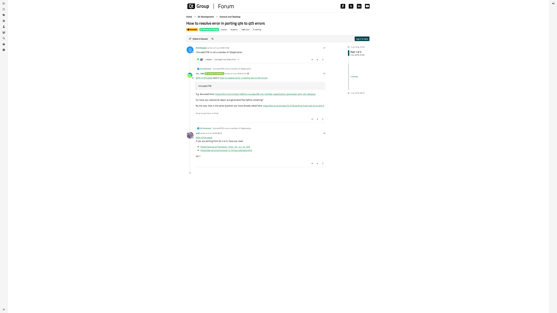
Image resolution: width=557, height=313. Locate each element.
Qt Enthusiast (201, 47)
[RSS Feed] (212, 39)
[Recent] (3, 9)
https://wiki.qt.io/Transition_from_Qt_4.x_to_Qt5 (225, 147)
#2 (324, 73)
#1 (324, 47)
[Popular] (3, 21)
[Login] (553, 3)
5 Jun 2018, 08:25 (215, 133)
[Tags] (3, 15)
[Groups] (3, 32)
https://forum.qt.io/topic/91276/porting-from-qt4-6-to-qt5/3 (293, 105)
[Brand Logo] (210, 6)
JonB (198, 133)
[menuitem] (553, 3)
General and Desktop (210, 29)
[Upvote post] (312, 59)
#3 (324, 133)
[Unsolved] (3, 50)
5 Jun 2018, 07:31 (240, 73)
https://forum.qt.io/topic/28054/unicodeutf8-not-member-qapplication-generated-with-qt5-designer (265, 94)
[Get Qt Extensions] (3, 44)
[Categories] (3, 3)
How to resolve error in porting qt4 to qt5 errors (243, 78)
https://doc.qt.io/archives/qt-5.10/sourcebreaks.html (226, 150)
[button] (3, 309)
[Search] (3, 38)
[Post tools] (323, 59)
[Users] (3, 26)
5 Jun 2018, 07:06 (222, 47)
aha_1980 (200, 73)
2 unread (354, 76)
